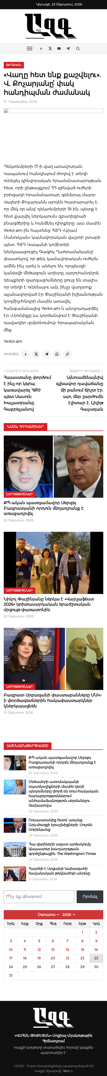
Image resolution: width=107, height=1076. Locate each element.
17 (10, 958)
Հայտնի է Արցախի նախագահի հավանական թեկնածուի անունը (59, 871)
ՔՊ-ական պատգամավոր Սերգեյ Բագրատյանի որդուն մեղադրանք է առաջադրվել (44, 508)
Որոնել (90, 896)
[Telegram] (46, 354)
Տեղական (13, 65)
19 (39, 958)
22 (82, 958)
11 (25, 950)
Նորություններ (19, 494)
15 (82, 950)
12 (39, 950)
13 (52, 950)
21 (67, 958)
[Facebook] (25, 354)
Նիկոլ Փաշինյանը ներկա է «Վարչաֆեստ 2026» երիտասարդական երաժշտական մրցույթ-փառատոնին (49, 604)
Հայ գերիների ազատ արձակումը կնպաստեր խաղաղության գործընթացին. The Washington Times (62, 849)
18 (25, 958)
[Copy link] (67, 354)
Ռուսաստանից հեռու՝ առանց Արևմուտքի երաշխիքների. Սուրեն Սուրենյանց (60, 825)
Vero (66, 1071)
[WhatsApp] (57, 354)
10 (11, 950)
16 (96, 950)
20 (53, 958)
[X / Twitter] (36, 354)
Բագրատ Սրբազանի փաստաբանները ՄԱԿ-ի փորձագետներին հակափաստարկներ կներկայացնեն (53, 700)
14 (67, 950)
